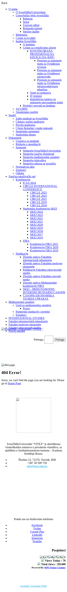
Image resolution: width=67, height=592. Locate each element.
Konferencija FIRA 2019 (44, 250)
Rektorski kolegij (32, 28)
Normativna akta (25, 166)
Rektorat (28, 18)
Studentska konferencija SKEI (40, 208)
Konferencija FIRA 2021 (44, 244)
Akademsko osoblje (27, 112)
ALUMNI (21, 108)
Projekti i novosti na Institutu (39, 105)
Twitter (37, 528)
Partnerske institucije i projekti (33, 311)
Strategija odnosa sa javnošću (39, 163)
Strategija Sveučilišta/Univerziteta (42, 150)
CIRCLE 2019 (38, 202)
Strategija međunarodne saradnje (41, 157)
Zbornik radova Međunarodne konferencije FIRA (40, 284)
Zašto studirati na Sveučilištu (32, 118)
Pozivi (26, 308)
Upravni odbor (31, 25)
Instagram (37, 538)
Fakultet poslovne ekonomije (25, 324)
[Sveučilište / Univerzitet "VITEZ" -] (22, 329)
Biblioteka (21, 34)
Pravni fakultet (17, 330)
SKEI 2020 (36, 224)
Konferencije (23, 179)
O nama (13, 9)
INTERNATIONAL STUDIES (26, 318)
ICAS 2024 (29, 182)
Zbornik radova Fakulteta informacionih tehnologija (37, 258)
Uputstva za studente (27, 141)
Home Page (14, 383)
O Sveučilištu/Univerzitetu (31, 12)
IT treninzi (36, 95)
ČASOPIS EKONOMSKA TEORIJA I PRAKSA (38, 297)
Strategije (21, 147)
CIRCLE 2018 (38, 205)
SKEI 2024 (36, 211)
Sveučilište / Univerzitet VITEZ (33, 586)
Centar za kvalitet (25, 38)
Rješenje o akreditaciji (28, 144)
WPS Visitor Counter (55, 567)
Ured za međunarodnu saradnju (33, 305)
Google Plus (37, 531)
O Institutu (29, 44)
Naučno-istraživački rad (22, 176)
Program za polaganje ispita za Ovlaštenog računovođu (49, 73)
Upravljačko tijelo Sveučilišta (32, 15)
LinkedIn (37, 534)
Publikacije (22, 253)
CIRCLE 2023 (38, 192)
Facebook (37, 525)
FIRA (26, 240)
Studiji (12, 115)
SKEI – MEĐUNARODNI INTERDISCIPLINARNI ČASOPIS (44, 291)
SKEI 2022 (36, 218)
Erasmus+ (21, 314)
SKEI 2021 (36, 221)
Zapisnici (21, 170)
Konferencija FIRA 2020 (44, 247)
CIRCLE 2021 (38, 198)
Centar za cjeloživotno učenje (39, 47)
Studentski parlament (27, 131)
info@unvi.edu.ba (37, 466)
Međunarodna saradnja (21, 302)
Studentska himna (26, 134)
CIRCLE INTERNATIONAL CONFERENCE (40, 188)
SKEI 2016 (36, 237)
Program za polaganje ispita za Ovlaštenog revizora (49, 64)
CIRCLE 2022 (38, 195)
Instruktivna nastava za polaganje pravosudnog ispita (46, 101)
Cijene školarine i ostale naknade (34, 128)
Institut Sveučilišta (26, 41)
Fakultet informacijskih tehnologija (28, 321)
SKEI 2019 (36, 227)
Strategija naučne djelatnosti (38, 153)
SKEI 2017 (36, 234)
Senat (26, 21)
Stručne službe (31, 31)
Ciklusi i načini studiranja (30, 121)
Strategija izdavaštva (34, 160)
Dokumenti (15, 137)
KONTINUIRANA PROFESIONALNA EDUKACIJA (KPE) (42, 54)
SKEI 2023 (36, 215)
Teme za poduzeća (40, 92)
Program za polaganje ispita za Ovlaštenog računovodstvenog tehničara (49, 84)
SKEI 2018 (36, 231)
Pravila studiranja (25, 124)
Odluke (20, 173)
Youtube (37, 541)
